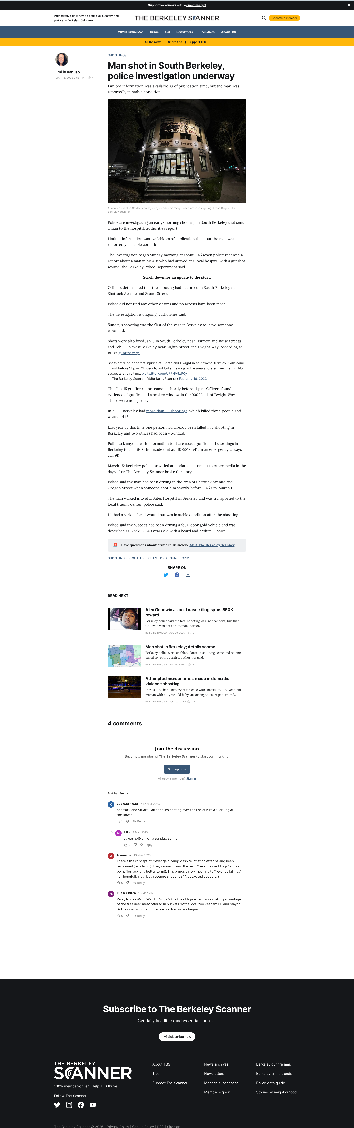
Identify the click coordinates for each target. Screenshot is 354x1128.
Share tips (175, 42)
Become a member (284, 18)
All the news (153, 42)
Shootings (117, 55)
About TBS (228, 32)
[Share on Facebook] (177, 574)
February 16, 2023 (193, 379)
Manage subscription (221, 1083)
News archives (216, 1064)
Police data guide (270, 1083)
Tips (155, 1073)
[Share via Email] (188, 574)
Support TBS (197, 42)
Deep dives (207, 32)
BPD (163, 558)
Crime (154, 32)
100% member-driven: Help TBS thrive (85, 1086)
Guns (174, 558)
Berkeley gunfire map (273, 1064)
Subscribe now (179, 1037)
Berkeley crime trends (274, 1073)
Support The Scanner (169, 1083)
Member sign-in (217, 1092)
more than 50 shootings (166, 411)
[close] (349, 5)
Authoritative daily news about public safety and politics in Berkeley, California (86, 18)
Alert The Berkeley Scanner (211, 545)
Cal (167, 32)
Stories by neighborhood (276, 1092)
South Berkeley (143, 558)
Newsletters (184, 32)
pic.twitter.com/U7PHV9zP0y (164, 373)
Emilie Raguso (67, 72)
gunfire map (129, 353)
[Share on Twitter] (165, 574)
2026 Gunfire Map (131, 32)
